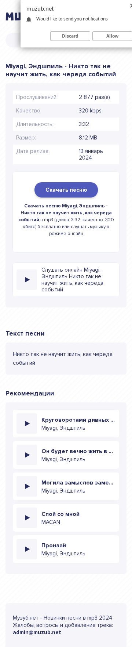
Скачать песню (66, 190)
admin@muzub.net (37, 632)
